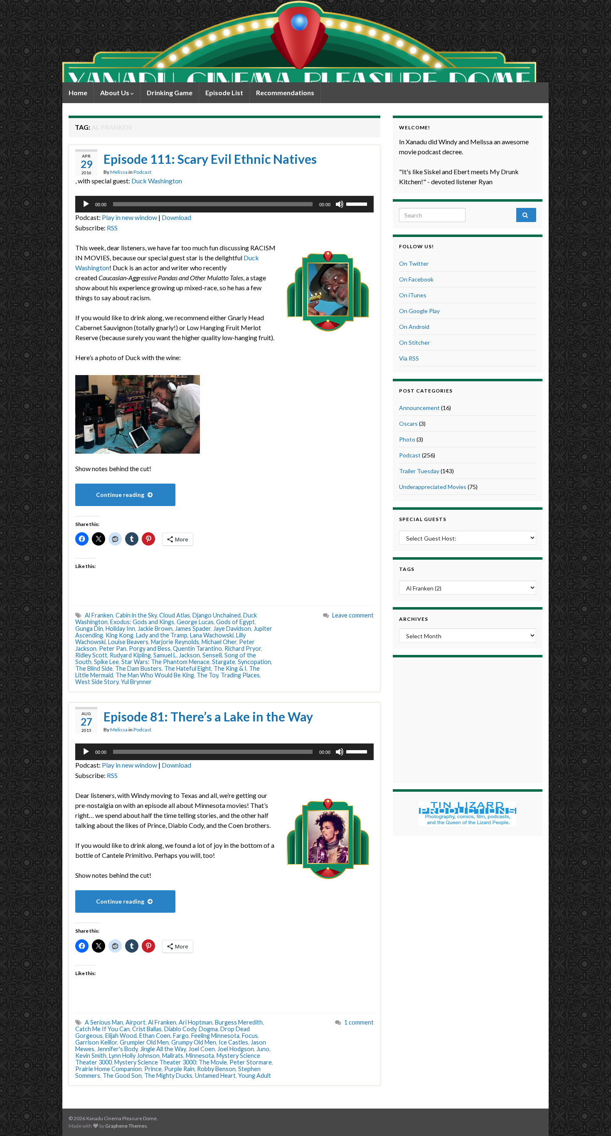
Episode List (224, 92)
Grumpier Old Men (144, 1042)
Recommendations (285, 92)
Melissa (119, 172)
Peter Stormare (250, 1062)
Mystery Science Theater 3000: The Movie (170, 1062)
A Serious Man (104, 1022)
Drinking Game (169, 92)
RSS (112, 228)
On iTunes (412, 295)
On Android (414, 326)
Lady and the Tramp (161, 635)
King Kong (119, 635)
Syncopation (254, 661)
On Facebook (416, 279)
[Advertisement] (468, 719)
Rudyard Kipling (130, 655)
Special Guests (422, 519)
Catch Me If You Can (102, 1028)
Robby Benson (216, 1068)
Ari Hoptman (195, 1022)
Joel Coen (201, 1048)
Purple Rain (179, 1068)
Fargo (181, 1035)
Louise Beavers (128, 641)
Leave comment (353, 615)
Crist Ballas (147, 1028)
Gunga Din (89, 628)
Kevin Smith (90, 1055)
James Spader (193, 628)
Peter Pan (112, 648)
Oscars (408, 423)
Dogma (208, 1028)
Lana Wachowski (212, 635)
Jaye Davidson (232, 628)
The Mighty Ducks (168, 1075)
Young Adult (254, 1075)
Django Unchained (216, 615)
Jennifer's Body (117, 1048)
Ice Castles (233, 1042)
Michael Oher (219, 641)
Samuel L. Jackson (176, 655)
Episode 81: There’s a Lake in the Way (208, 716)
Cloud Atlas (174, 615)
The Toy (207, 675)
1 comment (359, 1022)
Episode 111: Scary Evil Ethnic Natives (210, 158)
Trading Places (240, 675)
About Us (115, 92)
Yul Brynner (136, 681)
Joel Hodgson (235, 1048)
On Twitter (414, 263)
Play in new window (129, 217)
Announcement (419, 407)
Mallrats (172, 1055)
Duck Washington (156, 181)
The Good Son (122, 1075)
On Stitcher (414, 342)
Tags (406, 569)
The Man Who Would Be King (155, 675)
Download (176, 217)
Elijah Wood (121, 1035)
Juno (262, 1048)
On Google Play (419, 310)
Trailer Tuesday (419, 470)
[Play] (86, 204)
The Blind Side (94, 668)
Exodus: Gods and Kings (142, 621)
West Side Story (96, 681)
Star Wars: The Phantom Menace (165, 661)
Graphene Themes (126, 1126)
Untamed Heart (215, 1075)
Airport (135, 1022)
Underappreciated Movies (432, 486)
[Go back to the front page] (299, 41)
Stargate (223, 661)
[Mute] (339, 204)
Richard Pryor (242, 648)
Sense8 (212, 655)
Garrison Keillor (96, 1042)
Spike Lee (106, 661)
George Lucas (195, 621)
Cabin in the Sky (136, 615)
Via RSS (409, 358)
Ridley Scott (91, 655)
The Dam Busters (138, 668)
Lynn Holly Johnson (134, 1055)
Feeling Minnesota (215, 1035)
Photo (407, 439)
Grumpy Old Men (193, 1042)
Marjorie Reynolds (175, 641)
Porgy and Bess (149, 648)
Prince (153, 1068)
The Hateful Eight (187, 668)
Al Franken (99, 615)
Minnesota (200, 1055)
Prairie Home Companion (108, 1068)
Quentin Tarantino (197, 648)
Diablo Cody (180, 1028)
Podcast (142, 172)
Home (78, 92)
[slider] (358, 203)
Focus (250, 1035)
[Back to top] (592, 1117)
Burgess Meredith (239, 1022)
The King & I (230, 668)
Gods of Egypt (235, 621)
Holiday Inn (120, 628)
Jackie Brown (155, 628)
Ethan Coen (154, 1035)
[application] (224, 204)
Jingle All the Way (163, 1048)
